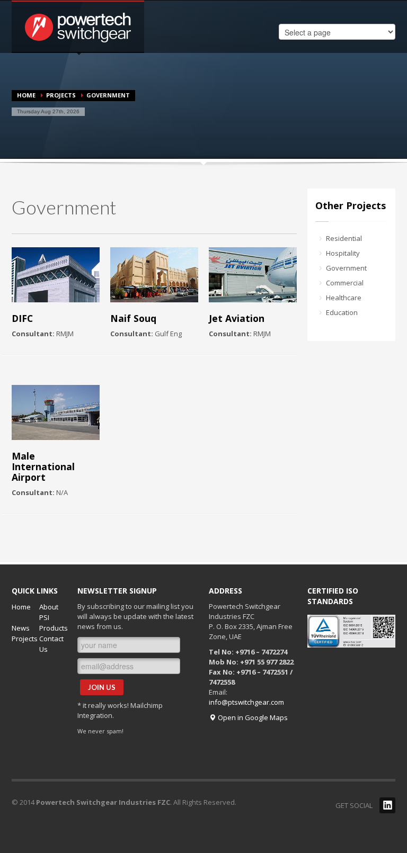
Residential (344, 238)
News (21, 628)
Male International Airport (43, 466)
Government (346, 268)
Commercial (345, 283)
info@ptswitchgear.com (246, 702)
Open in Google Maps (252, 717)
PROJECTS (61, 95)
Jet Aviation (236, 318)
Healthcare (343, 297)
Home (26, 95)
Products (53, 628)
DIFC (22, 318)
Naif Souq (133, 318)
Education (342, 312)
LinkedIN (387, 805)
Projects (25, 638)
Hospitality (343, 253)
